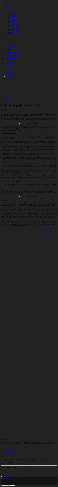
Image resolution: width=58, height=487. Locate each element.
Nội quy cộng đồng (8, 453)
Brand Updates (7, 101)
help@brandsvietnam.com (10, 463)
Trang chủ (6, 100)
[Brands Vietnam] (5, 1)
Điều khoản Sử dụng (9, 451)
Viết (2, 82)
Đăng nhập (6, 78)
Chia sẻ (5, 96)
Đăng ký (6, 79)
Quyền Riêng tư (7, 452)
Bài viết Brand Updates (5, 93)
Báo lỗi (5, 97)
